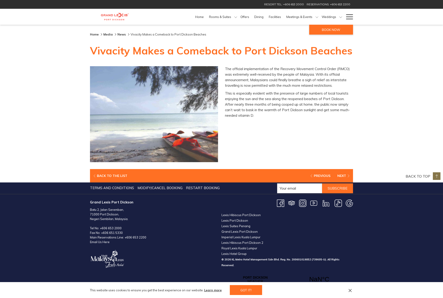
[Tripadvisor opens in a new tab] (291, 203)
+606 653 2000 (111, 228)
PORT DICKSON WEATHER (287, 279)
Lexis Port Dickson (235, 220)
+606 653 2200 (135, 237)
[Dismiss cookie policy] (350, 290)
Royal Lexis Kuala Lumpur (239, 248)
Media (108, 34)
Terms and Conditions (112, 188)
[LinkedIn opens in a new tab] (326, 203)
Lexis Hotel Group (234, 254)
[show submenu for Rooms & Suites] (236, 17)
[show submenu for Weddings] (341, 17)
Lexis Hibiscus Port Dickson (241, 215)
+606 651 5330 (112, 233)
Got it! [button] (245, 290)
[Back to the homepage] (115, 17)
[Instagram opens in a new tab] (302, 203)
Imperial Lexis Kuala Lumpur (241, 237)
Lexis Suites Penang (236, 226)
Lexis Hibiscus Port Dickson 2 (242, 242)
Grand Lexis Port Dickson (240, 231)
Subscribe (337, 188)
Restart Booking (203, 188)
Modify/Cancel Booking (160, 188)
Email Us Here (100, 242)
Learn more (213, 290)
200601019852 (301, 259)
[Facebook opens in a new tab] (280, 203)
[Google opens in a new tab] (349, 203)
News (122, 34)
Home (94, 34)
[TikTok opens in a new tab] (338, 203)
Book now (331, 30)
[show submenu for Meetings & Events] (317, 17)
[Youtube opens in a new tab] (313, 203)
